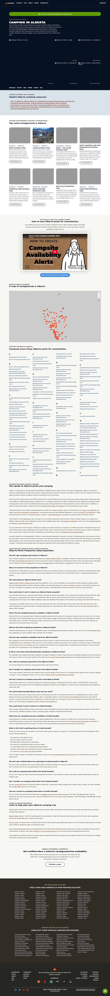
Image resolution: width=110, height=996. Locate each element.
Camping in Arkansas (20, 898)
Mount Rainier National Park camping (86, 946)
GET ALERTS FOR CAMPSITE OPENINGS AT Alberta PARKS (55, 14)
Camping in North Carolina (63, 902)
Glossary (84, 974)
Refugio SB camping (41, 953)
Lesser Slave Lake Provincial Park (43, 464)
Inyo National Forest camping (22, 946)
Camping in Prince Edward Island (86, 891)
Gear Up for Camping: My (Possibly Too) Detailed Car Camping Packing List (40, 107)
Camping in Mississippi (41, 911)
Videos (85, 976)
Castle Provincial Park (16, 404)
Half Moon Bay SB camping (42, 955)
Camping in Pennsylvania (63, 918)
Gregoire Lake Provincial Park (42, 398)
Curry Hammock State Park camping (86, 950)
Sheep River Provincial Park (88, 370)
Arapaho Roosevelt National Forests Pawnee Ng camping (44, 946)
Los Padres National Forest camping (23, 953)
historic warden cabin (60, 510)
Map (24, 87)
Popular (12, 87)
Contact (95, 972)
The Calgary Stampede (68, 521)
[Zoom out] (99, 295)
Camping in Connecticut (21, 905)
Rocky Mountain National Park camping (65, 941)
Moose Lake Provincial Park (64, 395)
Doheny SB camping (20, 941)
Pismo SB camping (82, 952)
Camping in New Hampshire (63, 893)
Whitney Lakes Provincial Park (89, 443)
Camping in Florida (19, 911)
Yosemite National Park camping (23, 934)
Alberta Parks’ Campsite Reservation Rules (60, 674)
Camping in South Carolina (84, 898)
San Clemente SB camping (42, 936)
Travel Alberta (13, 835)
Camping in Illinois (19, 918)
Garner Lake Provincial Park (41, 377)
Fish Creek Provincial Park (41, 361)
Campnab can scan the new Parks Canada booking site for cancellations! (40, 105)
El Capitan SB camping (62, 936)
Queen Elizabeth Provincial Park (66, 470)
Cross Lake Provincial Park (17, 434)
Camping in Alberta (19, 891)
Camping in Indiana (40, 891)
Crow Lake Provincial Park (17, 437)
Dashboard (15, 972)
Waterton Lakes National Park (89, 434)
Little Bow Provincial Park (40, 466)
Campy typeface (81, 978)
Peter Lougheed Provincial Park (65, 446)
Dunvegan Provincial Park (17, 451)
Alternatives (93, 976)
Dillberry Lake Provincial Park (18, 446)
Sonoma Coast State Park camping (44, 948)
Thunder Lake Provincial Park (89, 406)
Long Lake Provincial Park (64, 353)
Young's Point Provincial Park (88, 475)
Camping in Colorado (20, 904)
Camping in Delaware (20, 907)
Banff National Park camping (64, 953)
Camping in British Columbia (22, 900)
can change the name (19, 784)
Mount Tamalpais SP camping (64, 943)
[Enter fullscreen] (99, 300)
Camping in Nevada (40, 918)
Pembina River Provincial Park (65, 444)
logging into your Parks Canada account (55, 794)
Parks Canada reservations (80, 721)
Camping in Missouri (41, 912)
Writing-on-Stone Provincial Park (89, 464)
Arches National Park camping (64, 955)
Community (44, 3)
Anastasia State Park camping (85, 939)
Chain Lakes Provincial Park (17, 411)
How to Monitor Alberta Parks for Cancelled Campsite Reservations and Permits (42, 101)
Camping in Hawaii (19, 914)
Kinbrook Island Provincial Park (42, 448)
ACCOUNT (103, 3)
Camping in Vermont (83, 907)
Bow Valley (51, 506)
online (53, 682)
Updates (95, 974)
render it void (13, 776)
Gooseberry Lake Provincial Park (43, 392)
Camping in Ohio (61, 911)
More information (15, 161)
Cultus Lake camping (62, 946)
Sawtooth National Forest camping (65, 948)
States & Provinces (14, 19)
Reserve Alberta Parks (53, 558)
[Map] (55, 316)
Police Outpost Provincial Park (65, 459)
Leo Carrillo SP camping (41, 950)
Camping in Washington (83, 911)
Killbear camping (61, 952)
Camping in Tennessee (83, 902)
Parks (36, 3)
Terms (96, 978)
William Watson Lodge (86, 452)
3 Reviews (21, 186)
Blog (25, 978)
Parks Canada (13, 822)
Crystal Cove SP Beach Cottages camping (44, 941)
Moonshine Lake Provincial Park (65, 392)
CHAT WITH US (55, 991)
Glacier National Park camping (22, 948)
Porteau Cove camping (20, 950)
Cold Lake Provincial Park (17, 425)
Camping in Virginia (82, 909)
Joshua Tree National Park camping (23, 952)
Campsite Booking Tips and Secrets (25, 109)
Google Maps (48, 563)
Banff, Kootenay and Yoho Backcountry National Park (90, 147)
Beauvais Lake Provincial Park (18, 375)
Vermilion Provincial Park (87, 416)
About (30, 3)
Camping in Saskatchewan (84, 897)
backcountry (81, 536)
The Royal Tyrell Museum (87, 512)
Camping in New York (62, 898)
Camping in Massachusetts (42, 905)
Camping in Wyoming (83, 916)
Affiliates (83, 972)
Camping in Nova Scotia (62, 905)
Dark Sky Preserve (55, 514)
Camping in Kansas (40, 895)
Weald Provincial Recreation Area (90, 440)
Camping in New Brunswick (63, 891)
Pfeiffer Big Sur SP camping (21, 943)
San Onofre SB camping (83, 936)
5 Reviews (21, 145)
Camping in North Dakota (63, 904)
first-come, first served (28, 751)
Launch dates (13, 719)
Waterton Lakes (34, 29)
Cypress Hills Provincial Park (17, 439)
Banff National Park (17, 148)
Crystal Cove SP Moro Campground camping (23, 955)
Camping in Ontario (61, 914)
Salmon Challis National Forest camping (86, 948)
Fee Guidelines (88, 606)
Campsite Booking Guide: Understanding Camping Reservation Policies (39, 103)
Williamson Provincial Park (88, 454)
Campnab (15, 640)
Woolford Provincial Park (87, 461)
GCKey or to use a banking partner (45, 831)
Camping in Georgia (19, 912)
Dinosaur (62, 506)
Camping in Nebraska (41, 916)
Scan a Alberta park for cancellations (55, 275)
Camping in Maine (40, 900)
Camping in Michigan (41, 907)
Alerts (19, 87)
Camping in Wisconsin (83, 914)
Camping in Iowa (40, 893)
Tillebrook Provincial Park (87, 409)
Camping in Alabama (20, 893)
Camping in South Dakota (84, 900)
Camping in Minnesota (41, 909)
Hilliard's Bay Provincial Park (41, 414)
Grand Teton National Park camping (44, 943)
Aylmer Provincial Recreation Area (19, 359)
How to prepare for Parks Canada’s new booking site (39, 701)
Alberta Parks (29, 583)
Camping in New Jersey (62, 895)
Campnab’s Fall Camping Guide (72, 532)
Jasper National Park (41, 148)
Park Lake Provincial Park (64, 433)
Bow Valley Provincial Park (17, 386)
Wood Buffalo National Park (88, 459)
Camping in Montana (41, 914)
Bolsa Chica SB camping (62, 950)
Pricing (26, 976)
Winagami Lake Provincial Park (89, 456)
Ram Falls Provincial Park (87, 353)
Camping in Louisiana (41, 898)
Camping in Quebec (82, 893)
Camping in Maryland (41, 904)
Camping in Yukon (82, 918)
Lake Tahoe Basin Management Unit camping (23, 939)
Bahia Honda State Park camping (44, 939)
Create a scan (55, 864)
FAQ (25, 3)
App (13, 980)
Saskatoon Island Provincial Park (90, 367)
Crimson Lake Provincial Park (18, 432)
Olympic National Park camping (64, 934)
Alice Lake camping (40, 952)
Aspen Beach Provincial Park (18, 357)
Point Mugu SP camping (83, 934)
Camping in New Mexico (62, 897)
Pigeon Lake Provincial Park (64, 452)
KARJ (87, 989)
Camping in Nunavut (62, 909)
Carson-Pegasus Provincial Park (19, 402)
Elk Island (45, 506)
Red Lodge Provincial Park (88, 356)
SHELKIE (82, 989)
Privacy (95, 980)
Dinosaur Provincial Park (16, 449)
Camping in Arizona (19, 897)
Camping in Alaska (19, 895)
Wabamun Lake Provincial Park (89, 423)
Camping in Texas (82, 904)
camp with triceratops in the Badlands (25, 512)
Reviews (19, 3)
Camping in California (20, 902)
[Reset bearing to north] (99, 297)
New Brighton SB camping (42, 934)
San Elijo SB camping (20, 936)
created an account (74, 585)
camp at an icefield (88, 510)
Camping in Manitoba (41, 902)
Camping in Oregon (61, 916)
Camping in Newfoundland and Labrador (65, 900)
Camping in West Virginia (84, 912)
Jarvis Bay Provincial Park (41, 438)
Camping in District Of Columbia (23, 909)
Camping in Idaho (19, 916)
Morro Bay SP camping (83, 943)
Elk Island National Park (16, 463)
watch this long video (58, 657)
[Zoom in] (99, 293)
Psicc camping (81, 941)
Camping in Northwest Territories (65, 907)
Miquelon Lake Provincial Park (65, 390)
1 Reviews (68, 145)
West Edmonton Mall (25, 523)
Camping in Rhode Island (84, 895)
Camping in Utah (82, 905)
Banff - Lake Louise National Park (19, 366)
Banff (20, 29)
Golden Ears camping (62, 939)
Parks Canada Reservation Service (23, 561)
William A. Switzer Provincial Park (90, 449)
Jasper (25, 29)
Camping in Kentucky (41, 897)
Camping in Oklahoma (62, 912)
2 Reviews (44, 186)
